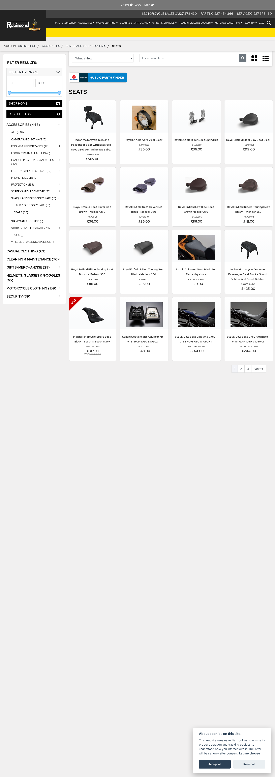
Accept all (214, 764)
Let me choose (249, 753)
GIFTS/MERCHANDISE (163, 23)
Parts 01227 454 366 (217, 13)
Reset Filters (20, 114)
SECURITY (250, 23)
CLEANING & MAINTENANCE (134, 23)
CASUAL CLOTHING (106, 23)
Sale (261, 23)
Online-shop (27, 46)
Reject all (249, 764)
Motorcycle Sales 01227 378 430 (169, 13)
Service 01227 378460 (254, 13)
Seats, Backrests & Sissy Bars (86, 46)
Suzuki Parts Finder (107, 77)
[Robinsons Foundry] (23, 25)
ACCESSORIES (85, 23)
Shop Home (18, 103)
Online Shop (69, 23)
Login (147, 4)
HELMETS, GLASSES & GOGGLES (195, 23)
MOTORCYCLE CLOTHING (227, 23)
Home (57, 23)
